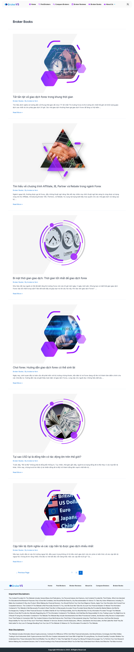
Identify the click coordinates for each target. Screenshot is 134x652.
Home (50, 586)
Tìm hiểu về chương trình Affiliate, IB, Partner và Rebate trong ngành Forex (57, 186)
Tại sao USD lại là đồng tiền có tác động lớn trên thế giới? (47, 456)
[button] (127, 4)
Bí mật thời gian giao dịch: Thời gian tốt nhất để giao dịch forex (50, 278)
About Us (88, 586)
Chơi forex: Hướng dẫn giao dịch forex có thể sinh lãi (44, 367)
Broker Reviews (75, 586)
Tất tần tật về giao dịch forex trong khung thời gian (43, 96)
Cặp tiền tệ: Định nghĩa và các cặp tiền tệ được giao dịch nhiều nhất (53, 546)
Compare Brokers (102, 586)
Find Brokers (61, 586)
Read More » (17, 112)
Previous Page (22, 573)
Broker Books (18, 101)
